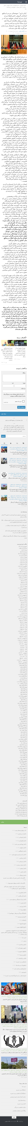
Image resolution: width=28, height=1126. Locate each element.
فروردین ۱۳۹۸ (23, 705)
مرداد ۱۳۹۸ (24, 698)
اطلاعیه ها (23, 910)
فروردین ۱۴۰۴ (23, 575)
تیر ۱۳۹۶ (25, 743)
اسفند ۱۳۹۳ (24, 793)
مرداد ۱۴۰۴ (24, 568)
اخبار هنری (23, 903)
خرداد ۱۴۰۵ (24, 552)
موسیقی (23, 972)
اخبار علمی (14, 460)
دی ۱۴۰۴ (25, 559)
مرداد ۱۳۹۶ (24, 741)
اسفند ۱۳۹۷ (24, 707)
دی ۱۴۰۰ (25, 645)
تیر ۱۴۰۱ (25, 635)
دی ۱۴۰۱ (25, 624)
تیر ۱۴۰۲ (25, 613)
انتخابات (24, 920)
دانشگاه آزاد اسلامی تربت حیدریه (18, 1093)
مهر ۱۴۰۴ (25, 564)
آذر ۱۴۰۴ (25, 561)
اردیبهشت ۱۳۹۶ (23, 746)
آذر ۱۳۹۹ (25, 669)
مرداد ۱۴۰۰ (24, 654)
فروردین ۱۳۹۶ (23, 748)
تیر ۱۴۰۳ (25, 591)
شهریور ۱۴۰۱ (24, 631)
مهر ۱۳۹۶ (25, 737)
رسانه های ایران (22, 1100)
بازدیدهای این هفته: (22, 810)
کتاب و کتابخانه (22, 958)
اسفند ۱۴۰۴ (24, 555)
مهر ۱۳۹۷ (25, 716)
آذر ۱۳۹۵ (25, 755)
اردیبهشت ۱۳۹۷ (23, 725)
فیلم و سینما (23, 955)
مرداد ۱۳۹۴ (24, 784)
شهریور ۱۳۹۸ (24, 696)
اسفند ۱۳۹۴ (24, 772)
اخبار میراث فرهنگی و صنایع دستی (16, 448)
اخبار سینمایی (22, 861)
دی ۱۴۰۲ (25, 602)
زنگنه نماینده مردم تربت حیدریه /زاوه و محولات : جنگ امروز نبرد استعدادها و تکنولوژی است (18, 466)
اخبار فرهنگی (12, 486)
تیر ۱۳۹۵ (25, 764)
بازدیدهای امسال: (23, 814)
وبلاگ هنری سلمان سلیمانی (19, 1110)
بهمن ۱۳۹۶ (24, 730)
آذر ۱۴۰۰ (25, 647)
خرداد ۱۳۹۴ (24, 788)
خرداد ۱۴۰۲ (24, 615)
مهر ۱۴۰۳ (25, 586)
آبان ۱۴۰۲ (24, 606)
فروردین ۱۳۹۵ (23, 770)
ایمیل (23, 383)
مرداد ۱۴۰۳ (24, 589)
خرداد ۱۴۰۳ (24, 593)
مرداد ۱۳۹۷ (24, 719)
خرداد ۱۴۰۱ (24, 636)
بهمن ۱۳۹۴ (24, 773)
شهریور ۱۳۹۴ (24, 782)
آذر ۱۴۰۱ (25, 626)
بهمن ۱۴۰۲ (24, 600)
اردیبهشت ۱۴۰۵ (23, 553)
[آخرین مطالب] (4, 443)
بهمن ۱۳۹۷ (24, 709)
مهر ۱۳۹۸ (25, 694)
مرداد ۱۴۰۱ (24, 633)
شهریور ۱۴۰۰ (24, 653)
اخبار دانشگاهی (12, 458)
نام (13, 383)
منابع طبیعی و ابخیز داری (20, 968)
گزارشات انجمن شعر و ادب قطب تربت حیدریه (13, 878)
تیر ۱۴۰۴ (25, 570)
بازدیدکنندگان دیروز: (22, 808)
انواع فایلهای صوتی (21, 927)
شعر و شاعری (22, 944)
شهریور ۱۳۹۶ (24, 739)
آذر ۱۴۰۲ (25, 604)
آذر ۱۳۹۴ (25, 777)
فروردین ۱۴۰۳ (23, 597)
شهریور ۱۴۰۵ (24, 546)
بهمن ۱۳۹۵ (24, 752)
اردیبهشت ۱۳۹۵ (23, 768)
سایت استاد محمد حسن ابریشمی (18, 1097)
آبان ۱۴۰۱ (24, 627)
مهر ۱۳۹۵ (25, 759)
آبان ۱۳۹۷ (24, 714)
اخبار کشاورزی (22, 892)
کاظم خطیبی (21, 31)
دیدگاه (23, 373)
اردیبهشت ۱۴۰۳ (23, 595)
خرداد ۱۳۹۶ (24, 745)
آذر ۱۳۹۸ (25, 690)
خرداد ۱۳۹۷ (24, 723)
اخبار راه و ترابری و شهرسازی (19, 854)
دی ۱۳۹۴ (25, 775)
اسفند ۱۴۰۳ (24, 577)
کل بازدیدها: (24, 816)
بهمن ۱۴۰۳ (24, 579)
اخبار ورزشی (23, 906)
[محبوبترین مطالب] (11, 443)
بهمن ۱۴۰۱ (24, 622)
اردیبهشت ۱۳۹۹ (23, 681)
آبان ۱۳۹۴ (24, 779)
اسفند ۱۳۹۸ (24, 685)
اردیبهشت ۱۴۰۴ (23, 573)
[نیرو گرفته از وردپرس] (17, 1121)
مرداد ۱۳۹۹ (24, 676)
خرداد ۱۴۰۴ (24, 571)
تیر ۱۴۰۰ (25, 656)
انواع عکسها (23, 923)
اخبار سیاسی (24, 460)
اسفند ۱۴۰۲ (24, 598)
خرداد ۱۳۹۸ (24, 701)
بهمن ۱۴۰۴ (24, 557)
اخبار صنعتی (19, 7)
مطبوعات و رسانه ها (11, 7)
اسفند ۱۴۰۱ (24, 620)
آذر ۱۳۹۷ (25, 712)
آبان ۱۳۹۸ (24, 692)
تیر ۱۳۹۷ (25, 721)
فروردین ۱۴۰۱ (23, 640)
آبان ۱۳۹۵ (24, 757)
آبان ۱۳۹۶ (24, 736)
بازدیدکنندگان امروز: (22, 805)
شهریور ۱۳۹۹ (24, 674)
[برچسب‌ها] (23, 443)
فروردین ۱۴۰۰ (23, 662)
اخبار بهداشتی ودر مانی (16, 447)
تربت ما (20, 2)
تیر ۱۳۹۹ (25, 678)
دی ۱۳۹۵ (25, 754)
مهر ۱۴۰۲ (25, 608)
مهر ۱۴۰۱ (25, 629)
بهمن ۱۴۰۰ (24, 644)
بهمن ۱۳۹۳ (24, 795)
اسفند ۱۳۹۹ (24, 663)
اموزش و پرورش (20, 461)
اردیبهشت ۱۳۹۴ (23, 790)
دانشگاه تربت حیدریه (21, 1090)
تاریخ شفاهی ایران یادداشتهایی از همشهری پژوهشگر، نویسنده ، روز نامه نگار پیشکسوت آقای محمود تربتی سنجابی (14, 932)
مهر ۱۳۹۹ (25, 672)
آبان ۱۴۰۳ (24, 584)
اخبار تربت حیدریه (21, 1104)
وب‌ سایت (23, 388)
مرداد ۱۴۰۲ (24, 611)
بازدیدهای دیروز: (23, 807)
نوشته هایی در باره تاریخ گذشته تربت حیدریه (15, 975)
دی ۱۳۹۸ (25, 689)
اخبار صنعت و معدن (21, 865)
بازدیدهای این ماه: (23, 812)
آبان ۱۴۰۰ (24, 649)
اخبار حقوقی (9, 5)
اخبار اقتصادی (16, 5)
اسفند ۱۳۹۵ (24, 750)
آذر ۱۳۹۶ (25, 734)
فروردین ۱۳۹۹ (23, 683)
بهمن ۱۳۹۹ (24, 665)
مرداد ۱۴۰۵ (24, 548)
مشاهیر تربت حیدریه (12, 461)
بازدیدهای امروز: (23, 803)
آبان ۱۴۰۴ (24, 562)
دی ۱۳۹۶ (25, 732)
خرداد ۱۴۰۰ (24, 658)
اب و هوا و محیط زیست (20, 830)
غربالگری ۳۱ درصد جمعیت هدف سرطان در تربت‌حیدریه (14, 1052)
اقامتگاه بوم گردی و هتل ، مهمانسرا (17, 913)
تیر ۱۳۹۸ (25, 699)
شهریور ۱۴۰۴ (24, 566)
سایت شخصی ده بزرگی (20, 1107)
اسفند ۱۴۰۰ (24, 642)
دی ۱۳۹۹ (25, 667)
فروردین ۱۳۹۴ (23, 791)
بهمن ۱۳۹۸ (24, 687)
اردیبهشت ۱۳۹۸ (23, 703)
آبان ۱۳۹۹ (24, 671)
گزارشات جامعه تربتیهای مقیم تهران (16, 883)
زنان (26, 450)
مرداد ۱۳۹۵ (24, 763)
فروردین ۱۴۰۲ (23, 618)
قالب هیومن (7, 1121)
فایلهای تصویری (22, 951)
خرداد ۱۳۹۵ (24, 766)
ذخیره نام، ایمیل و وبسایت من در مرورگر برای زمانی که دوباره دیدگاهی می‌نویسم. (14, 395)
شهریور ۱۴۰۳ (24, 588)
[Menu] (26, 2)
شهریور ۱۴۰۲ (24, 609)
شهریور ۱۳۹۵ (24, 761)
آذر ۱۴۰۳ (25, 582)
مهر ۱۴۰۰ (25, 651)
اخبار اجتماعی (23, 5)
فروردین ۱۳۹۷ (23, 727)
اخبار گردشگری (22, 896)
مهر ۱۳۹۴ (25, 781)
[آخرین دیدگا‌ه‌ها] (17, 443)
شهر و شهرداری (22, 948)
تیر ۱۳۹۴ (25, 786)
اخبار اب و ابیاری (22, 834)
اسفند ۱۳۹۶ (24, 728)
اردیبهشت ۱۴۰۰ (23, 660)
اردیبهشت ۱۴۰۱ (23, 638)
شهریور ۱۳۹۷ (24, 718)
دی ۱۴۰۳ (25, 580)
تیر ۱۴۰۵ (25, 550)
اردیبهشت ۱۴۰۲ (23, 617)
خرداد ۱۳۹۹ (24, 680)
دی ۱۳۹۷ (25, 710)
